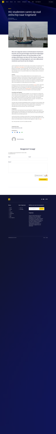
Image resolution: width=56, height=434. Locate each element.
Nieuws (10, 209)
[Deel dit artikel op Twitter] (15, 132)
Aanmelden (41, 208)
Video (10, 216)
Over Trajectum (11, 217)
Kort (10, 210)
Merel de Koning (20, 139)
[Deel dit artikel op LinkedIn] (19, 132)
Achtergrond (11, 213)
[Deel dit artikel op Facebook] (17, 132)
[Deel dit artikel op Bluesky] (12, 132)
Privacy (44, 237)
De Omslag (21, 209)
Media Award (28, 88)
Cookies (47, 237)
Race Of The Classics (20, 67)
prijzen (35, 84)
